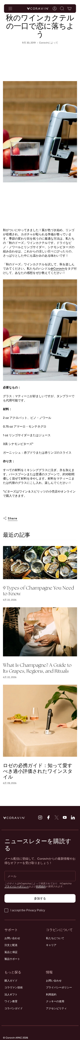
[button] (62, 8)
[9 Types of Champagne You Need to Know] (40, 562)
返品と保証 (10, 952)
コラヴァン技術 (13, 987)
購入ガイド (10, 980)
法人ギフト (10, 994)
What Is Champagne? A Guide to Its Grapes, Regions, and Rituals (37, 668)
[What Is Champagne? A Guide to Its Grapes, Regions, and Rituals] (40, 631)
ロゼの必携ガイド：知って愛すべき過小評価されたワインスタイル (38, 771)
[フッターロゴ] (14, 817)
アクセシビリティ (56, 1008)
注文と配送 (10, 945)
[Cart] (69, 8)
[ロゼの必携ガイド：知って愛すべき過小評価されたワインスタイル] (40, 721)
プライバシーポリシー (16, 886)
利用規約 (41, 886)
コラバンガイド (13, 1008)
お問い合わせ (12, 938)
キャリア (51, 945)
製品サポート (12, 959)
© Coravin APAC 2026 (15, 1037)
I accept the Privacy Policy (27, 910)
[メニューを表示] (10, 8)
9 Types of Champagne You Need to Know (38, 591)
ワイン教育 (10, 1001)
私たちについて (55, 938)
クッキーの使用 (55, 1001)
